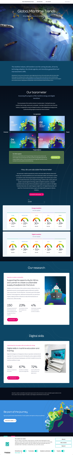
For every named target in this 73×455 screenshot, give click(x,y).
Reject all (63, 445)
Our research (48, 1)
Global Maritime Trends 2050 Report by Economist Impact (38, 78)
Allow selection (63, 442)
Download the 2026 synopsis (35, 194)
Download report (11, 319)
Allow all (63, 439)
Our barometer (40, 1)
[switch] (36, 451)
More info (12, 226)
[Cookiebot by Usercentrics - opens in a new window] (7, 453)
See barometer (55, 157)
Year (28, 199)
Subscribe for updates (9, 420)
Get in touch (67, 1)
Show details (17, 452)
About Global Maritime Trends (28, 1)
